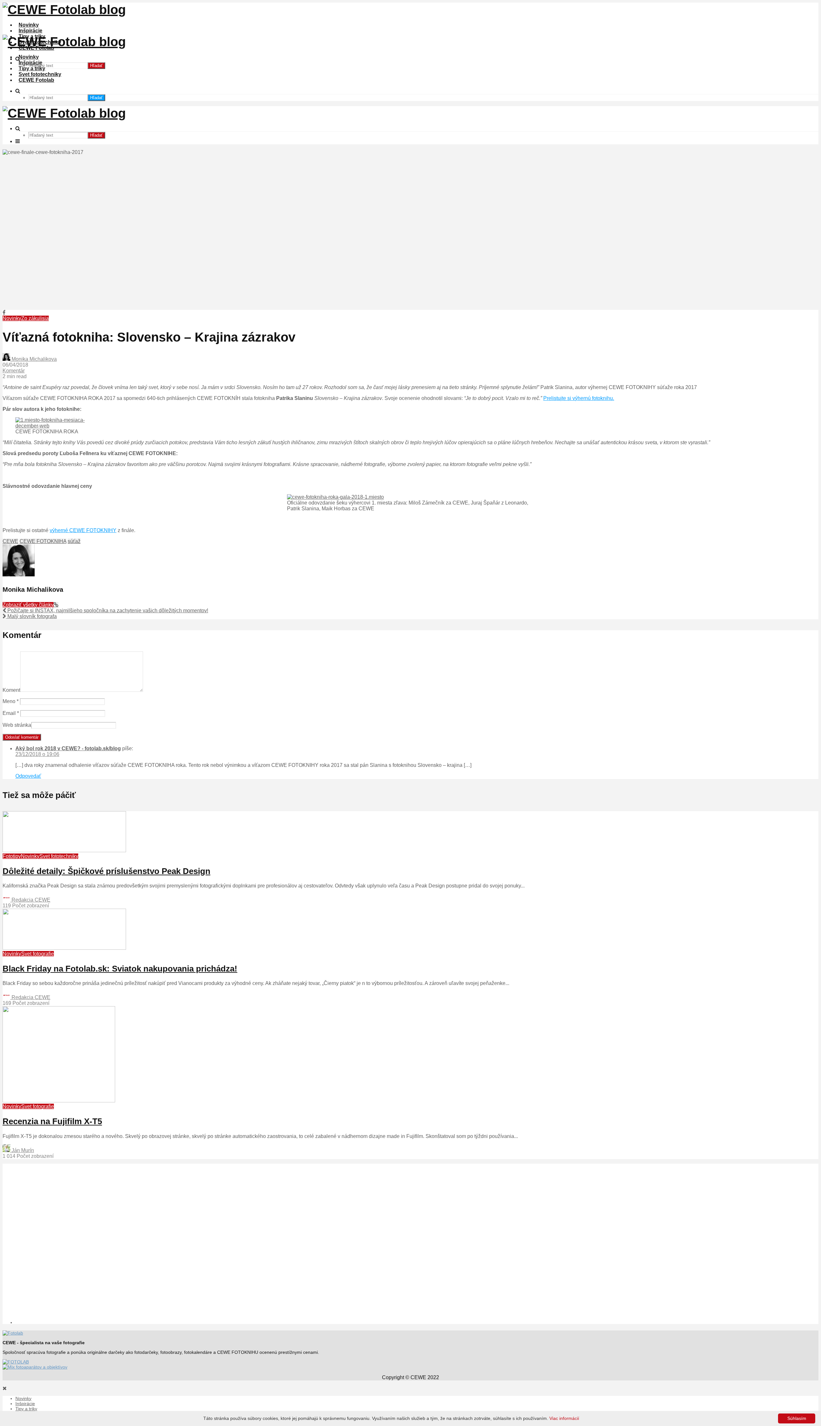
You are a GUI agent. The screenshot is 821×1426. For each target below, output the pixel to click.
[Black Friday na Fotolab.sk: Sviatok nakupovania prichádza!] (64, 948)
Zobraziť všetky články (28, 604)
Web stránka (17, 725)
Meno (11, 701)
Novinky (29, 25)
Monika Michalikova (33, 359)
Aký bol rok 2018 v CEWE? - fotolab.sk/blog (68, 748)
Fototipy (12, 856)
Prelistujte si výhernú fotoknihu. (578, 398)
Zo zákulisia (35, 318)
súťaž (74, 541)
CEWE (10, 541)
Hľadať (96, 65)
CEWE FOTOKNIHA (43, 541)
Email (11, 713)
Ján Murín (22, 1150)
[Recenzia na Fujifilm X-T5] (59, 1100)
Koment (11, 690)
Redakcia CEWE (30, 900)
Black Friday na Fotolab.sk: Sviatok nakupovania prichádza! (120, 968)
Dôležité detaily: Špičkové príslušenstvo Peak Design (106, 871)
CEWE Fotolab (36, 80)
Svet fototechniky (40, 74)
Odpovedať (28, 776)
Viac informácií (564, 1418)
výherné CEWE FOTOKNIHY (83, 530)
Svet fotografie (37, 953)
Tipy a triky (32, 68)
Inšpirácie (30, 30)
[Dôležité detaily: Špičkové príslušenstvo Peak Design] (64, 850)
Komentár (14, 370)
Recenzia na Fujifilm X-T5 (52, 1121)
